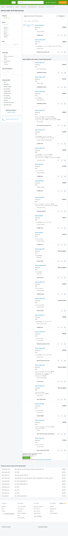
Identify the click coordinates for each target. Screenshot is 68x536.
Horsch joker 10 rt (39, 25)
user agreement (47, 459)
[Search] (19, 2)
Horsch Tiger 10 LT (40, 62)
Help (3, 508)
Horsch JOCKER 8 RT (40, 265)
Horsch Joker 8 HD (40, 365)
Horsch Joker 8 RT (39, 110)
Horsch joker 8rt (39, 164)
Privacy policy (20, 508)
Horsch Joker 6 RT (39, 129)
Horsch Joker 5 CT (39, 438)
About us (3, 506)
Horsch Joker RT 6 (39, 386)
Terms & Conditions (22, 506)
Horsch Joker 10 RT (40, 39)
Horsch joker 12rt (39, 180)
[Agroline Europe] (5, 2)
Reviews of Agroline (22, 513)
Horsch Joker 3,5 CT (40, 298)
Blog (19, 515)
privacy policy (39, 459)
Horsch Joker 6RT (39, 403)
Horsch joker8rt (39, 232)
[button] (62, 35)
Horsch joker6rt (39, 215)
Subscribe (26, 457)
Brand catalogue (21, 517)
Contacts (3, 511)
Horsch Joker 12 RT (40, 77)
